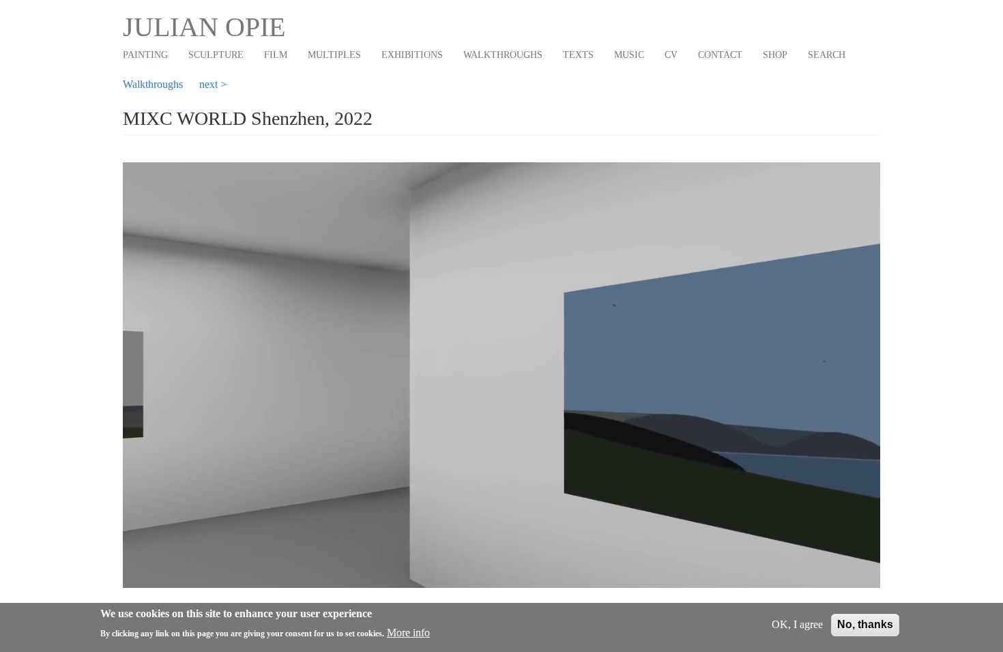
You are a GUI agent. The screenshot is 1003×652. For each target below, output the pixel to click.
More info (408, 632)
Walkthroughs (502, 55)
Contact (720, 55)
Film (275, 55)
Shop (775, 55)
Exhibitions (412, 55)
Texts (578, 55)
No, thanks (865, 624)
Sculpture (216, 55)
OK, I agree (797, 624)
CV (671, 55)
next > (213, 84)
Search (826, 55)
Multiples (334, 55)
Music (629, 55)
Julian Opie (204, 27)
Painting (145, 55)
